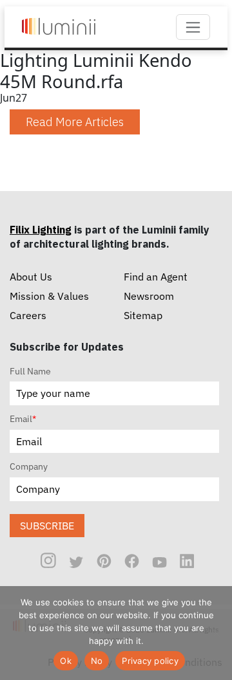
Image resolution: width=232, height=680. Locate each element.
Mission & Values (49, 295)
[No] (215, 633)
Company (29, 466)
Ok (66, 661)
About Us (31, 276)
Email (23, 419)
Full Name (30, 371)
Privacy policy (150, 661)
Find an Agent (156, 276)
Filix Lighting (41, 229)
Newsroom (149, 295)
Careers (28, 315)
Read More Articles (75, 122)
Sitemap (143, 315)
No (97, 661)
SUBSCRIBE (47, 525)
